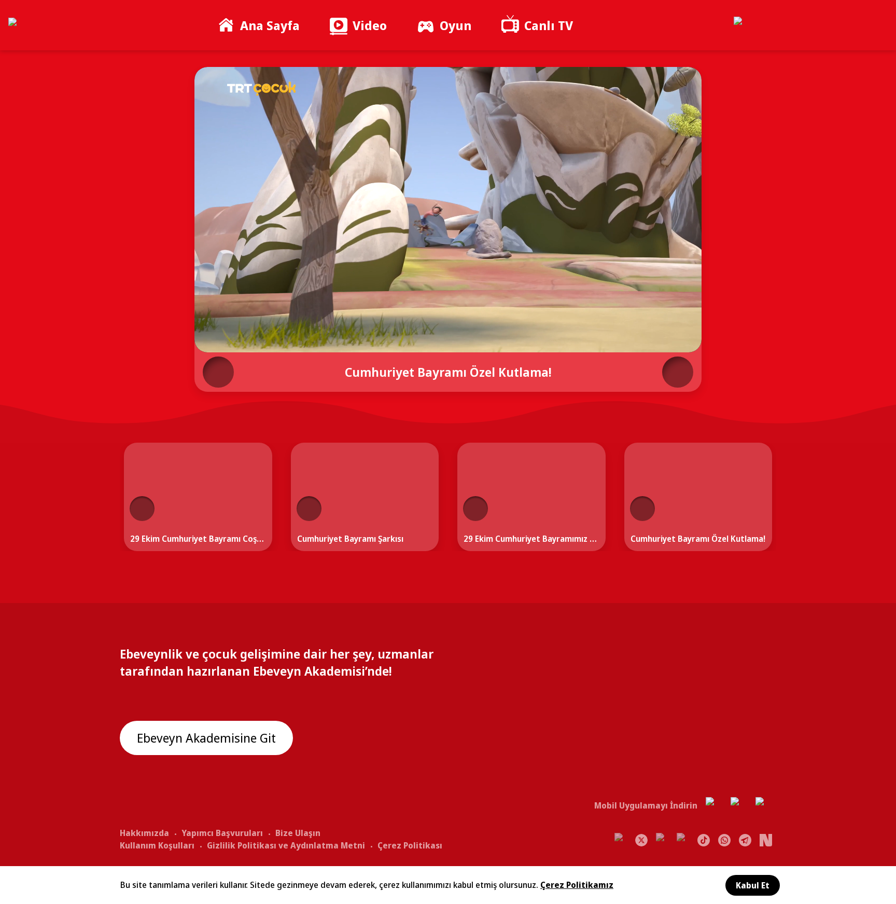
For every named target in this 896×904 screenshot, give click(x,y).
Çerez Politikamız (576, 885)
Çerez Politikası (409, 845)
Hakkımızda (144, 833)
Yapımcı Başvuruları (222, 833)
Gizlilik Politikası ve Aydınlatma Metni (286, 845)
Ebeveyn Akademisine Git (206, 737)
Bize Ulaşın (297, 833)
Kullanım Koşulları (157, 845)
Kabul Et (752, 885)
